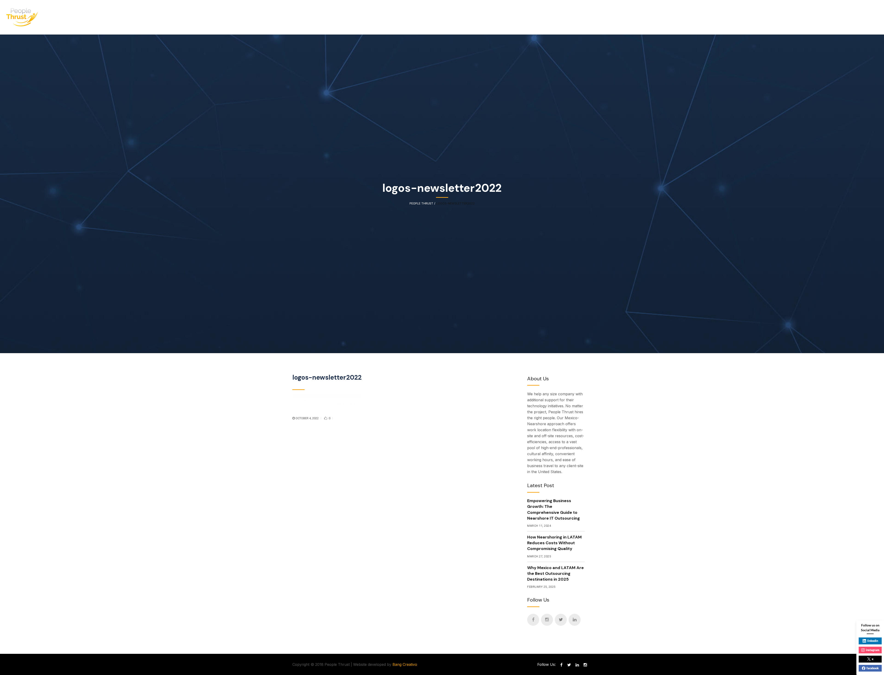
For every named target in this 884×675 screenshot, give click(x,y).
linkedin (872, 641)
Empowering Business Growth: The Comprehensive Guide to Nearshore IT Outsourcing (553, 509)
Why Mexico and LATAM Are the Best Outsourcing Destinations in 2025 (555, 573)
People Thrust (421, 203)
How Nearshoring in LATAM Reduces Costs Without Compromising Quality (554, 542)
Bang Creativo (405, 664)
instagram (872, 650)
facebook (873, 668)
